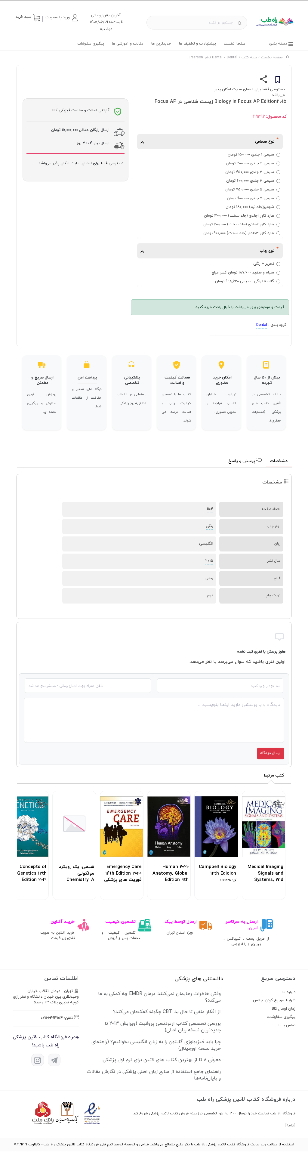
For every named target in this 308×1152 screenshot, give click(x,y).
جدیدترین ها (161, 43)
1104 (210, 509)
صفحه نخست (234, 43)
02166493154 (52, 1018)
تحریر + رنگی (263, 264)
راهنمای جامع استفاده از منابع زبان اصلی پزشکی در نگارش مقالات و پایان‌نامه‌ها (154, 1075)
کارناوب (34, 1144)
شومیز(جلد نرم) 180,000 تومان (250, 207)
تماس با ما (287, 1025)
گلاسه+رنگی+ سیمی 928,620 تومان (244, 281)
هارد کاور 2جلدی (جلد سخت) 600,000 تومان (238, 224)
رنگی (209, 526)
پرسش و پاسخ (242, 461)
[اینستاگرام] (37, 1060)
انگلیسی (206, 543)
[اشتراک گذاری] (263, 81)
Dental (261, 325)
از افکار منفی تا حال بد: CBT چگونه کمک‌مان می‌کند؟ (167, 1011)
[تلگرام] (54, 1060)
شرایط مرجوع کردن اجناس (274, 1000)
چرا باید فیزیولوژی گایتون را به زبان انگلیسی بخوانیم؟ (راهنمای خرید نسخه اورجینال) (156, 1045)
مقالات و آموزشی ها (127, 43)
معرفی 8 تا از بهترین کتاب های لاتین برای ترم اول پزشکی (162, 1060)
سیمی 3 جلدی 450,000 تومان (249, 172)
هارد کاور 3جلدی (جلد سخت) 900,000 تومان (238, 233)
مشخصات (279, 461)
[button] (61, 17)
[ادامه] (290, 1125)
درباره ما (288, 992)
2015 (209, 561)
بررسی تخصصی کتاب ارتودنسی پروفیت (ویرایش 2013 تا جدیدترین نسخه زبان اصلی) (163, 1026)
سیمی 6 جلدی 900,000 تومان (250, 198)
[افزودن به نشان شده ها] (277, 81)
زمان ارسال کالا (283, 1008)
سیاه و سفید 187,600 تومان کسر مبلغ (242, 272)
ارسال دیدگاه (270, 753)
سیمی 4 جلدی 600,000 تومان (250, 181)
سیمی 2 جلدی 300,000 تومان (250, 163)
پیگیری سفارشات (90, 43)
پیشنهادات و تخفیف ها (197, 43)
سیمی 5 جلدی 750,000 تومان (249, 189)
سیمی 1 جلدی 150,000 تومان (251, 154)
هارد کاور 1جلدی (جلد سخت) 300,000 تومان (239, 215)
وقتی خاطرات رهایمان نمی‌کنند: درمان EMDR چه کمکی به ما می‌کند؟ (159, 997)
